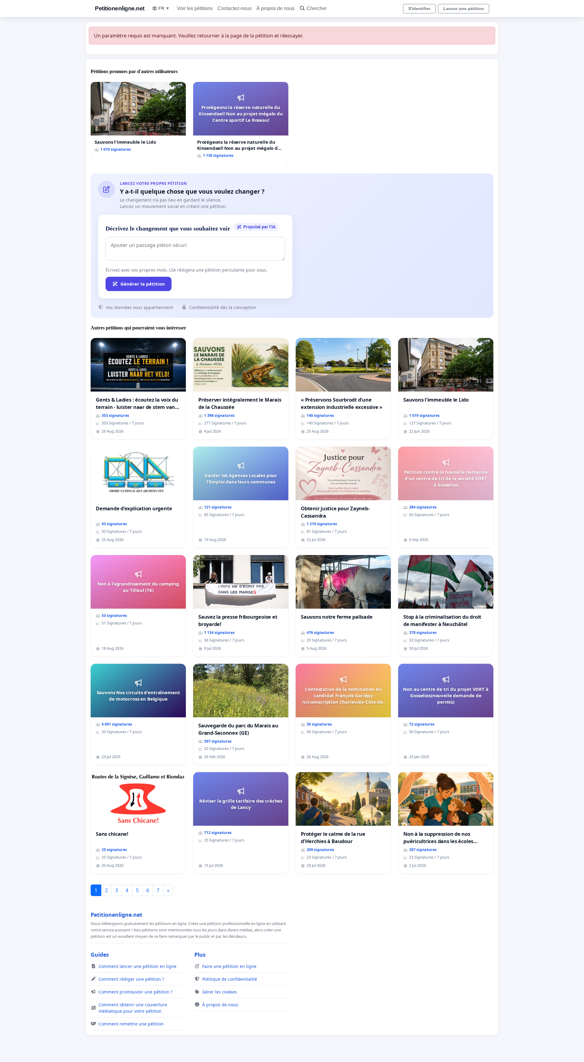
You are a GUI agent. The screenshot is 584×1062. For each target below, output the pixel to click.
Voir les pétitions (195, 8)
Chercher (317, 8)
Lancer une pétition (463, 8)
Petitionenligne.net (119, 8)
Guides (100, 954)
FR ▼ (164, 8)
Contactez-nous (234, 8)
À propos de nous (275, 8)
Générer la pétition (142, 284)
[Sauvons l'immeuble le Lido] (138, 119)
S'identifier (419, 8)
